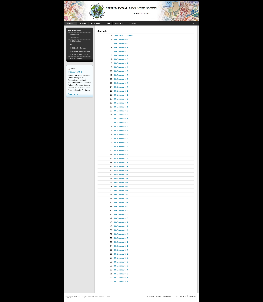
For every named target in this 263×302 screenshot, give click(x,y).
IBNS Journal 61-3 (121, 75)
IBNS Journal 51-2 (121, 214)
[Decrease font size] (190, 24)
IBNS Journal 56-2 (121, 182)
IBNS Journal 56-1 (121, 190)
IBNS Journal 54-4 (121, 186)
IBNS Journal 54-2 (121, 210)
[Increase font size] (196, 24)
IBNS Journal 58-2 (121, 139)
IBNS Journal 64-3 (121, 43)
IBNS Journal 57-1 (121, 178)
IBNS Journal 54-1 (121, 222)
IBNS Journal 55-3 (121, 194)
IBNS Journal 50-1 (121, 278)
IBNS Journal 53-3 (121, 218)
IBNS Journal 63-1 (121, 63)
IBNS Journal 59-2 (121, 123)
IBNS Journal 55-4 (121, 198)
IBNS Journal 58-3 (121, 135)
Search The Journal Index (123, 35)
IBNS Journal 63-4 (121, 67)
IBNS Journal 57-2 (121, 147)
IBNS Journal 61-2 (121, 99)
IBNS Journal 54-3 (121, 206)
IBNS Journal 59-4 (121, 131)
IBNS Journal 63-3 (121, 51)
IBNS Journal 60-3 (121, 115)
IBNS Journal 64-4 (121, 47)
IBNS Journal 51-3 (121, 167)
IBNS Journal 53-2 (121, 238)
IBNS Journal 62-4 (121, 83)
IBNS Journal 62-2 (121, 79)
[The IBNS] (131, 11)
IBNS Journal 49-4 (121, 282)
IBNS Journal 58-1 (121, 163)
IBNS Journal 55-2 (121, 151)
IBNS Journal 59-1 (121, 119)
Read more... (73, 94)
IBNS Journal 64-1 (121, 55)
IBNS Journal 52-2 (121, 254)
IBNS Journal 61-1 (121, 107)
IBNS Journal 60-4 (121, 103)
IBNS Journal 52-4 (121, 250)
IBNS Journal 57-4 (121, 159)
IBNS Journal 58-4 (121, 143)
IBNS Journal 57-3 (121, 174)
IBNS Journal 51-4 (121, 270)
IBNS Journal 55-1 (121, 202)
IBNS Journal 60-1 (121, 95)
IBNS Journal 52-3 (121, 258)
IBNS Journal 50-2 (121, 274)
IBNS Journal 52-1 (121, 246)
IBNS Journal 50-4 (121, 230)
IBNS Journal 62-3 (121, 71)
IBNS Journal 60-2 (121, 111)
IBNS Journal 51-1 (121, 226)
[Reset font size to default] (193, 24)
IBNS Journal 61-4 (121, 87)
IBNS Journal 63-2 (121, 59)
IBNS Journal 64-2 (121, 39)
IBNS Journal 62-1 (121, 91)
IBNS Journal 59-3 (121, 127)
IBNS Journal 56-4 (121, 155)
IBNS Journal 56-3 (121, 170)
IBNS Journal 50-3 (121, 262)
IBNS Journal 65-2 (75, 72)
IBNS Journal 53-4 (121, 234)
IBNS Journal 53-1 (121, 242)
